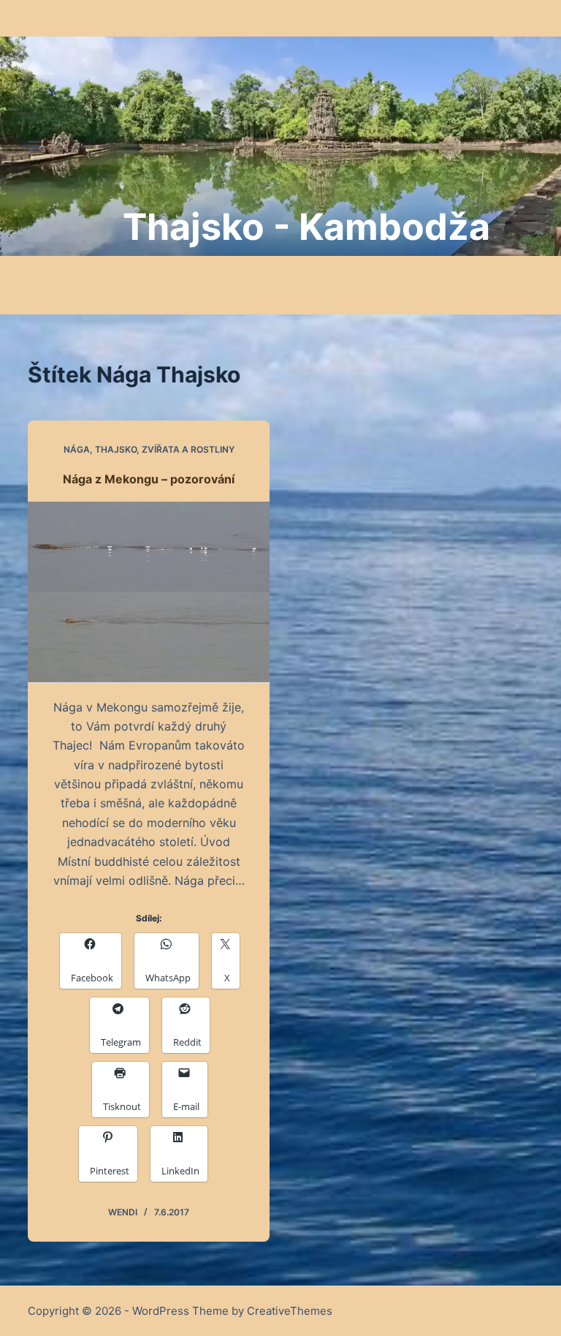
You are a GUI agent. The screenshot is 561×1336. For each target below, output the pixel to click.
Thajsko (116, 449)
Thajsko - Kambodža (306, 227)
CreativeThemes (289, 1311)
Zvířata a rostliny (188, 449)
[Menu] (34, 146)
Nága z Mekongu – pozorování (148, 479)
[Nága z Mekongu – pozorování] (149, 592)
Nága (77, 449)
